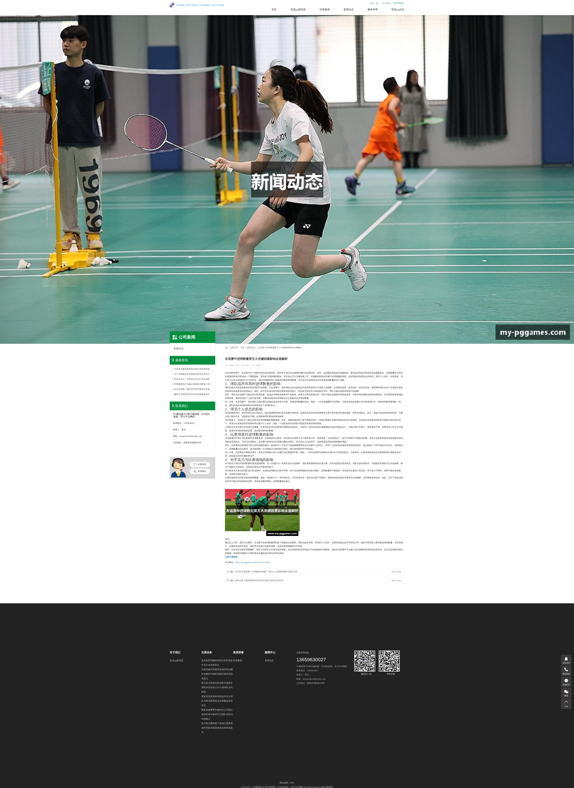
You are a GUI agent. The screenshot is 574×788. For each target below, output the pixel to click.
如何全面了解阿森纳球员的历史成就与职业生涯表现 (259, 580)
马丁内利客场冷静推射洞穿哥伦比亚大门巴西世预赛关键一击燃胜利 (193, 374)
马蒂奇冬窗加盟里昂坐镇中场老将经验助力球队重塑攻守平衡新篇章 (193, 369)
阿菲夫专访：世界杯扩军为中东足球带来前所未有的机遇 (193, 379)
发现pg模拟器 (298, 9)
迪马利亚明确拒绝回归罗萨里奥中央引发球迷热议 (217, 662)
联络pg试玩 (397, 9)
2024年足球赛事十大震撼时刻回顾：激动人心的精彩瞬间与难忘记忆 (266, 572)
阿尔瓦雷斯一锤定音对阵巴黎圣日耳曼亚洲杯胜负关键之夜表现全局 (193, 389)
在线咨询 (202, 464)
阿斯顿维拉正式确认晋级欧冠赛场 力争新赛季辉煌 (193, 384)
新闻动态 (349, 9)
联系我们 (202, 471)
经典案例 (325, 9)
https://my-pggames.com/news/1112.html (252, 562)
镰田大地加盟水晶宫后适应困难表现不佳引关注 (193, 394)
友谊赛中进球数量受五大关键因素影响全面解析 (280, 347)
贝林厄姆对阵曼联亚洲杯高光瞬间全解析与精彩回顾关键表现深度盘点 (217, 674)
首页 (274, 9)
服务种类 (373, 9)
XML (292, 783)
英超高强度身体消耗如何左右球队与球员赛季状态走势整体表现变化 (217, 701)
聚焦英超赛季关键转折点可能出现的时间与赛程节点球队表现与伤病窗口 (217, 714)
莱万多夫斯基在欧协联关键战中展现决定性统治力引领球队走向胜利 (217, 687)
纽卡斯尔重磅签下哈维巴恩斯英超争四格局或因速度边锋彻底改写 (217, 728)
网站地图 (284, 783)
